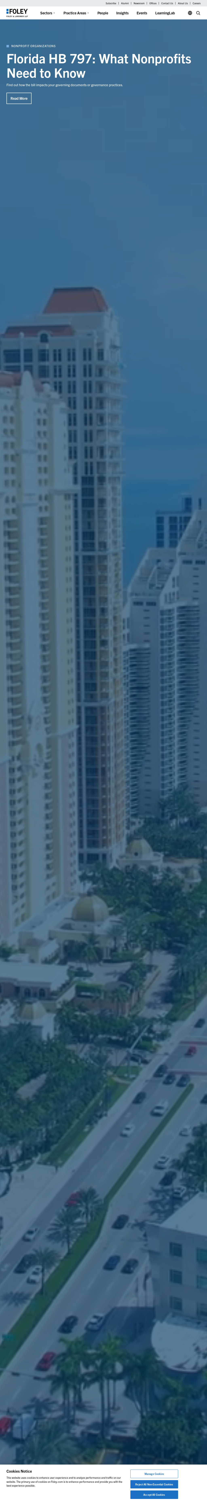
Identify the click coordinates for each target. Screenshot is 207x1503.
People (102, 13)
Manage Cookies (154, 1473)
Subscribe (111, 3)
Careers (197, 3)
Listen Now (19, 84)
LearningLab (165, 13)
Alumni (125, 3)
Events (142, 13)
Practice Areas (74, 13)
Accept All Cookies (154, 1494)
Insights (122, 13)
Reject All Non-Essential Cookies (154, 1484)
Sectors (46, 13)
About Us (183, 3)
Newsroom (139, 3)
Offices (152, 3)
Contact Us (167, 3)
